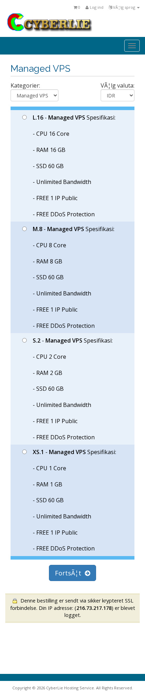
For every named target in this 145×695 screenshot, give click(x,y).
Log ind (96, 7)
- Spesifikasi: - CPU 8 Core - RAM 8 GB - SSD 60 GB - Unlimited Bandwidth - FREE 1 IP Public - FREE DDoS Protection (73, 277)
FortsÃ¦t (70, 573)
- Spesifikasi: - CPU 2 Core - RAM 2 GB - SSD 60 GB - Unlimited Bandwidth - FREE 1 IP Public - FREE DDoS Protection (73, 389)
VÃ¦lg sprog (124, 7)
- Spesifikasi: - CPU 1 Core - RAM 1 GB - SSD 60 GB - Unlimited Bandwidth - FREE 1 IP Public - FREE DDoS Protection (74, 500)
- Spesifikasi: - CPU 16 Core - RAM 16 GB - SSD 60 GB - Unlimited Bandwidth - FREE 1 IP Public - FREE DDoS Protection (74, 166)
